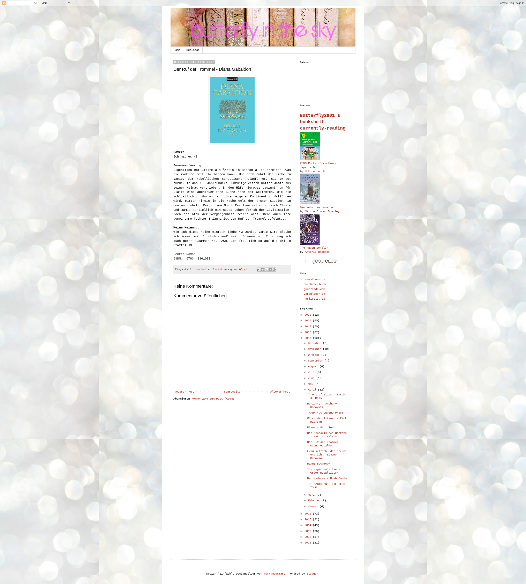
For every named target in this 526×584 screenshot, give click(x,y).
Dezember (315, 343)
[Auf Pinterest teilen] (274, 270)
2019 (309, 326)
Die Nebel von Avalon (316, 207)
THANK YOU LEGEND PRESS (325, 412)
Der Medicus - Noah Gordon (327, 478)
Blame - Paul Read (321, 427)
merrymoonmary (274, 573)
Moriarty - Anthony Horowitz (322, 405)
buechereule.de (315, 284)
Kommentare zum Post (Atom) (212, 398)
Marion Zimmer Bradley (322, 211)
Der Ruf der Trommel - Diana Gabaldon (324, 443)
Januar (314, 506)
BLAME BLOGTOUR (318, 463)
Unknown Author (316, 171)
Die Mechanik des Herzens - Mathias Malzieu (327, 434)
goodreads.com (314, 289)
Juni (312, 378)
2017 (309, 338)
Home (177, 50)
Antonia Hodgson (317, 252)
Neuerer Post (184, 391)
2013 (309, 531)
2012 (309, 537)
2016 (309, 513)
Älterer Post (280, 391)
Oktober (314, 355)
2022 (309, 314)
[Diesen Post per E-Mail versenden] (259, 270)
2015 (309, 519)
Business (193, 50)
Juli (312, 372)
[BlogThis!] (263, 270)
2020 (309, 320)
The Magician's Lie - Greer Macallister (323, 471)
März (312, 494)
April (313, 389)
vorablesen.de (314, 293)
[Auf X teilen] (266, 270)
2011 (309, 542)
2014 (309, 525)
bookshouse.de (314, 279)
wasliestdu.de (314, 298)
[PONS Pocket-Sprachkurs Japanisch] (310, 159)
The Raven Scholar (314, 247)
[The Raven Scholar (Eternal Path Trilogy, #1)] (310, 244)
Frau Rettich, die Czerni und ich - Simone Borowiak (327, 455)
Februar (314, 500)
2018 (309, 332)
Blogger (312, 573)
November (315, 349)
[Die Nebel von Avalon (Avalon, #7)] (310, 203)
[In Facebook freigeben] (270, 270)
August (314, 366)
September (316, 360)
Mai (311, 384)
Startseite (232, 391)
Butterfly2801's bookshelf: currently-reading (322, 122)
